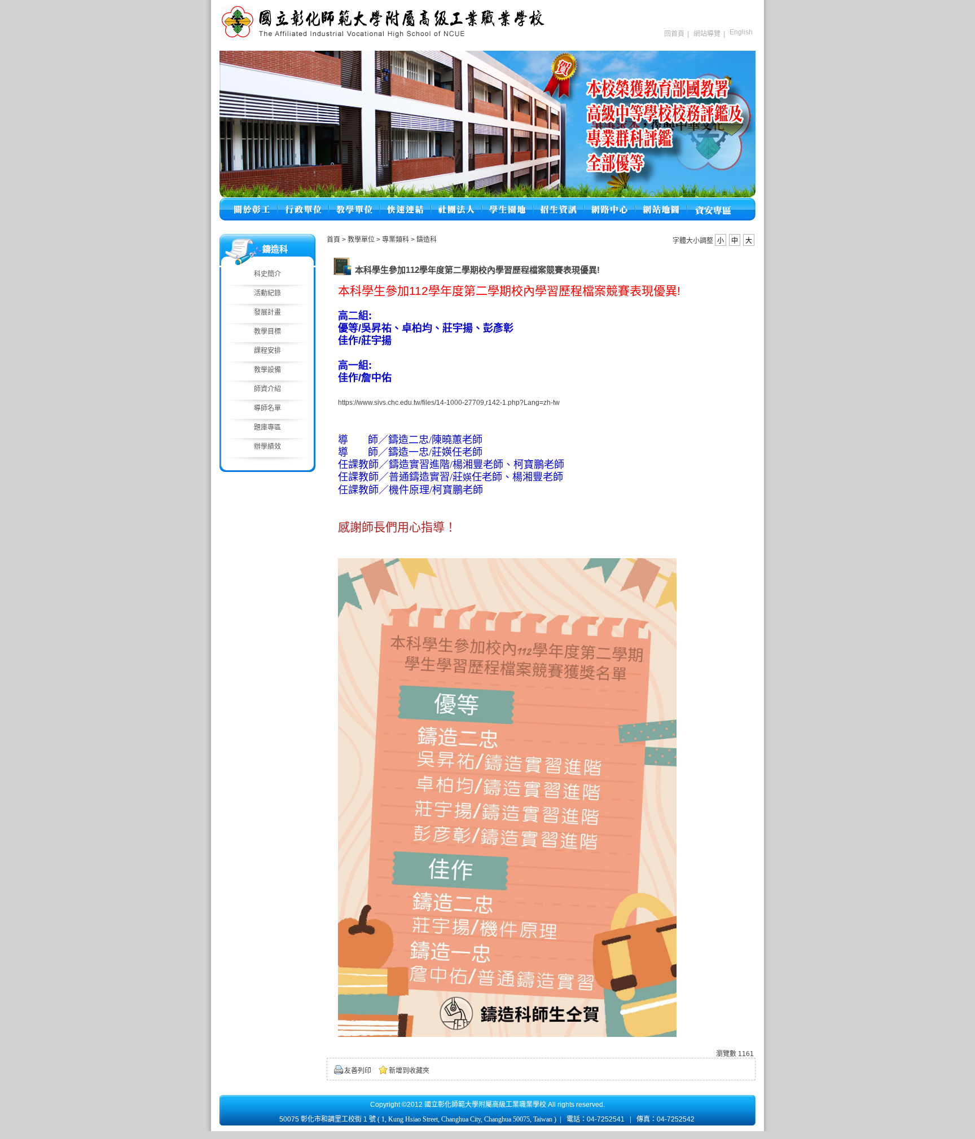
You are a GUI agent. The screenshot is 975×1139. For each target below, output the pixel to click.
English (741, 32)
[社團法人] (456, 202)
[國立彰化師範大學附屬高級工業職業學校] (383, 37)
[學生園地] (507, 202)
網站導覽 (707, 34)
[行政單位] (303, 202)
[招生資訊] (558, 202)
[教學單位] (354, 202)
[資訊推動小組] (610, 202)
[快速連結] (405, 202)
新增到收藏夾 (409, 1071)
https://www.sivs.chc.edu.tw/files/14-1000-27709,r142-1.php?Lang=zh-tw (449, 403)
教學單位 (362, 240)
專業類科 (396, 240)
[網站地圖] (661, 202)
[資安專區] (713, 202)
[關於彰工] (251, 202)
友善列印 (357, 1071)
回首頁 (674, 34)
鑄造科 (426, 240)
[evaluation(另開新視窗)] (487, 124)
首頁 (333, 240)
